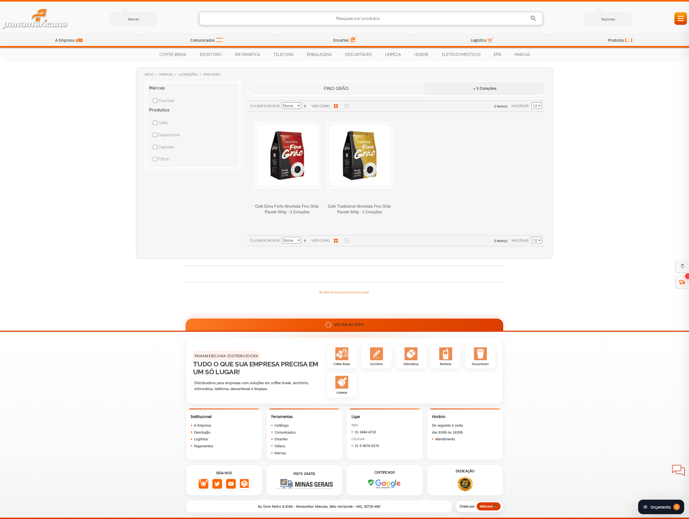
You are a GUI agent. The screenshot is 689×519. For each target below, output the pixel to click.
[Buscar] (534, 18)
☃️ (682, 265)
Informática (247, 54)
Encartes (341, 40)
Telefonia (283, 54)
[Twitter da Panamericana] (217, 483)
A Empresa (65, 40)
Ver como (320, 106)
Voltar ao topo (345, 324)
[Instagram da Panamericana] (203, 483)
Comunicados (203, 40)
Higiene (421, 54)
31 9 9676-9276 (367, 445)
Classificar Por (265, 106)
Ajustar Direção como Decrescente (306, 106)
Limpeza (393, 54)
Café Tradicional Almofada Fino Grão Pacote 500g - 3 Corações (359, 208)
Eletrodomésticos (461, 54)
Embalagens (319, 54)
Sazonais (608, 19)
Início (149, 74)
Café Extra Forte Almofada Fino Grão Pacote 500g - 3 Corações (287, 208)
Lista (345, 106)
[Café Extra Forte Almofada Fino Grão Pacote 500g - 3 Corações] (287, 155)
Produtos (616, 40)
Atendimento (445, 439)
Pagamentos (203, 446)
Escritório (211, 54)
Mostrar (520, 106)
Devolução (202, 432)
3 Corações (188, 74)
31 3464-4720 (365, 432)
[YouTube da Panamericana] (231, 483)
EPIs (497, 54)
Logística (479, 40)
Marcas (133, 19)
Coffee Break (173, 54)
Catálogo (282, 425)
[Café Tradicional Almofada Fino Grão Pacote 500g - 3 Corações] (359, 155)
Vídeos (280, 446)
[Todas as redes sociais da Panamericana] (244, 483)
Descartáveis (358, 54)
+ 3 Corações (485, 88)
